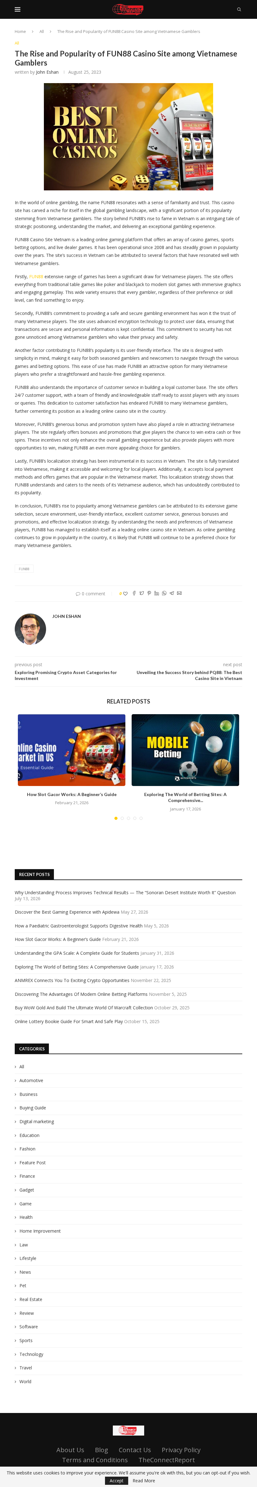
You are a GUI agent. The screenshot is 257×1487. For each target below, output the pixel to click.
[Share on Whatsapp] (164, 594)
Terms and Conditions (95, 1460)
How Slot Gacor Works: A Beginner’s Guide (72, 794)
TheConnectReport (167, 1460)
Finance (27, 1176)
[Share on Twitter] (141, 594)
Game (25, 1204)
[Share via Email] (179, 594)
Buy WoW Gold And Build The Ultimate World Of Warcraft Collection (84, 1008)
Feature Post (32, 1163)
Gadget (26, 1190)
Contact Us (135, 1450)
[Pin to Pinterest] (149, 594)
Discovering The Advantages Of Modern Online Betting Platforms (81, 994)
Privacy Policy (181, 1450)
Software (28, 1327)
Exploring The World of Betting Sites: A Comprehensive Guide (77, 967)
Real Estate (30, 1299)
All (41, 31)
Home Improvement (40, 1231)
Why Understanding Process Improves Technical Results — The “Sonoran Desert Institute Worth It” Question (125, 892)
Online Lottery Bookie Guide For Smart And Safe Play (69, 1021)
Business (28, 1094)
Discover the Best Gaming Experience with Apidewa (67, 912)
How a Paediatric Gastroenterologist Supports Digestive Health (79, 926)
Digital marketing (36, 1121)
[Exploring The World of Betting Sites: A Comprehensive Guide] (185, 750)
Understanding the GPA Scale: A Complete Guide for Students (77, 953)
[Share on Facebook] (134, 594)
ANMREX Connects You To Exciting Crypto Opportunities (72, 980)
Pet (22, 1285)
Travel (25, 1368)
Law (23, 1245)
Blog (101, 1450)
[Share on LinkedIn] (157, 594)
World (25, 1381)
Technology (31, 1354)
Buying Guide (32, 1108)
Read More (144, 1481)
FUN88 (36, 276)
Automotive (31, 1080)
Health (26, 1217)
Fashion (27, 1149)
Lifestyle (27, 1258)
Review (26, 1313)
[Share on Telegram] (172, 594)
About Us (70, 1450)
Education (29, 1135)
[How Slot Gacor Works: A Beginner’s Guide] (71, 750)
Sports (26, 1340)
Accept (116, 1481)
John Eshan (47, 72)
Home (20, 31)
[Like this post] (125, 594)
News (25, 1272)
